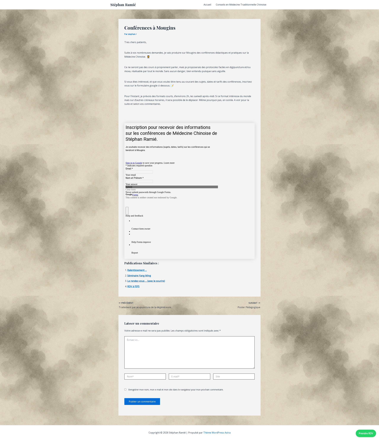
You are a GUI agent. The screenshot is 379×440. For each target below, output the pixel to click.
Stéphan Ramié (123, 4)
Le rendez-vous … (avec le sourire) (146, 281)
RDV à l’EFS (133, 286)
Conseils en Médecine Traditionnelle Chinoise (241, 4)
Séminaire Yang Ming (139, 275)
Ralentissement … (137, 270)
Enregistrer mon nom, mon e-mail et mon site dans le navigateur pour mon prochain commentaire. (175, 389)
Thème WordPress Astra (217, 432)
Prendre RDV (366, 433)
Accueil (207, 4)
